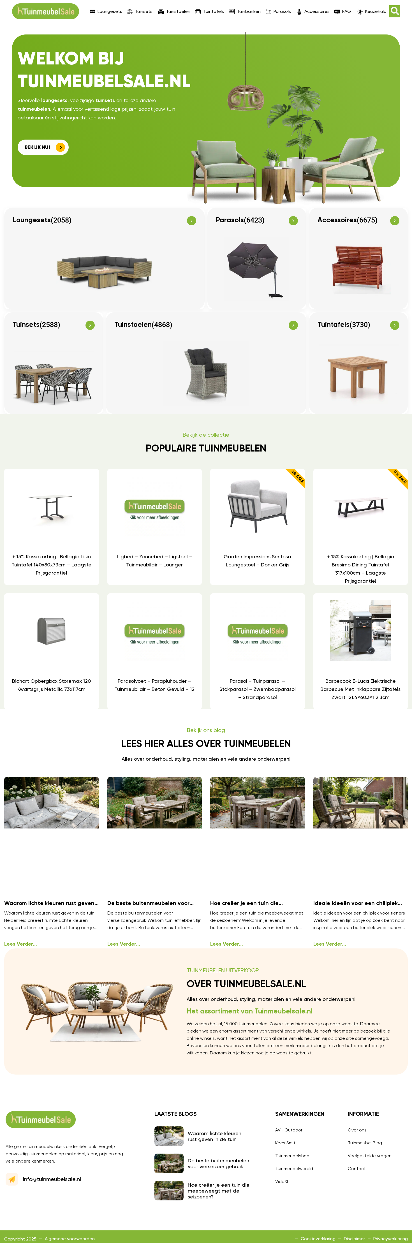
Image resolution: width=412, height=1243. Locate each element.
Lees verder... (20, 944)
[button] (394, 11)
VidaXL (282, 1181)
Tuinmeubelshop (292, 1155)
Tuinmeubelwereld (294, 1168)
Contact (357, 1168)
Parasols (282, 11)
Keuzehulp (375, 11)
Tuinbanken (249, 11)
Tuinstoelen (178, 11)
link (51, 527)
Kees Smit (285, 1142)
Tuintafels (213, 11)
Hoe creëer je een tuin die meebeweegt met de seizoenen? (218, 1191)
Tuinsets (143, 11)
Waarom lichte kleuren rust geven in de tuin (214, 1136)
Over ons (357, 1130)
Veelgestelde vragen (370, 1155)
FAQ (346, 11)
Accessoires (317, 11)
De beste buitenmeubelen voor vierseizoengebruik (218, 1163)
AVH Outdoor (288, 1130)
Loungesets (110, 11)
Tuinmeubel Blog (365, 1142)
